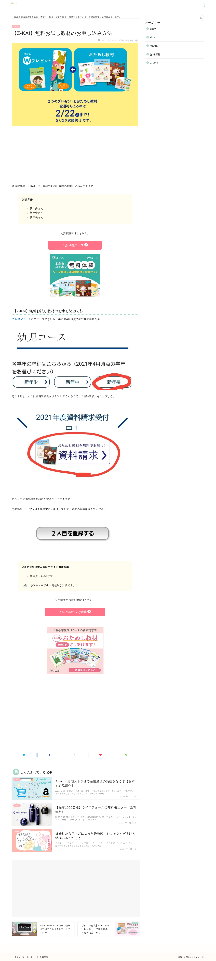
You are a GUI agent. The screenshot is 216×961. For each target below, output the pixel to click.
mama (16, 26)
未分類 (154, 62)
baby (153, 28)
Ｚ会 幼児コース (73, 245)
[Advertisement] (75, 155)
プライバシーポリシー (25, 957)
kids (152, 37)
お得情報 (155, 54)
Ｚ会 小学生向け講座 (73, 612)
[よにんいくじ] (14, 4)
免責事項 (44, 957)
